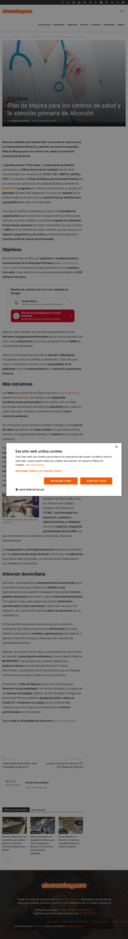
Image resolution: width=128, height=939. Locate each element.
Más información (34, 465)
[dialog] (64, 469)
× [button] (116, 447)
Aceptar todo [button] (96, 480)
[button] (64, 470)
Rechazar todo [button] (60, 480)
